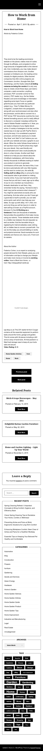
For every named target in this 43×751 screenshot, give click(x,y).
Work (16, 358)
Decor (19, 667)
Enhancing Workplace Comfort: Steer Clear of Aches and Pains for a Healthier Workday (21, 530)
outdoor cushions (11, 711)
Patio (31, 711)
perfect (8, 715)
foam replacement (28, 672)
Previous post (21, 372)
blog (6, 555)
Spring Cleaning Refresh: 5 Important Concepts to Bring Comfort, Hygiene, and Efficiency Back (19, 508)
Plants (18, 715)
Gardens (9, 687)
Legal (6, 623)
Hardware (8, 585)
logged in (19, 480)
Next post (21, 379)
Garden (11, 682)
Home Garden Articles (14, 354)
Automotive (8, 551)
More (27, 701)
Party (23, 711)
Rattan (26, 715)
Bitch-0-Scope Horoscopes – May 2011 (21, 399)
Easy (7, 672)
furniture (7, 568)
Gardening (8, 572)
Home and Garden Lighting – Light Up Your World (21, 448)
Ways (26, 725)
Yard (16, 729)
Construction (9, 560)
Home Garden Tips (11, 610)
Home (8, 358)
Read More (21, 409)
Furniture (20, 677)
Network (8, 706)
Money (18, 701)
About (8, 658)
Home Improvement (11, 615)
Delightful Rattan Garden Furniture (21, 424)
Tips (18, 724)
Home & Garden (10, 589)
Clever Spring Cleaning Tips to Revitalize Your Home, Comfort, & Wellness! (19, 516)
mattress (8, 701)
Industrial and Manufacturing (14, 619)
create (30, 663)
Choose (20, 663)
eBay (16, 672)
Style (29, 720)
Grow (27, 687)
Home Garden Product (12, 606)
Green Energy (9, 581)
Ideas (32, 692)
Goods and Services (11, 577)
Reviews (9, 720)
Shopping (20, 720)
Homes (22, 692)
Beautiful (17, 658)
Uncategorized (9, 632)
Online (18, 706)
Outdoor (29, 706)
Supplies (8, 725)
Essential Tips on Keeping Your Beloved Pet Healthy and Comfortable (20, 537)
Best (26, 658)
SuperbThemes (35, 748)
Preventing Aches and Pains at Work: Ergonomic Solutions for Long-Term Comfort (20, 523)
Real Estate (8, 627)
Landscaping (19, 697)
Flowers (7, 564)
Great (19, 687)
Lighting (31, 697)
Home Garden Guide (12, 602)
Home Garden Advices (12, 594)
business (9, 663)
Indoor (8, 697)
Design (30, 667)
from (28, 354)
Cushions (9, 668)
